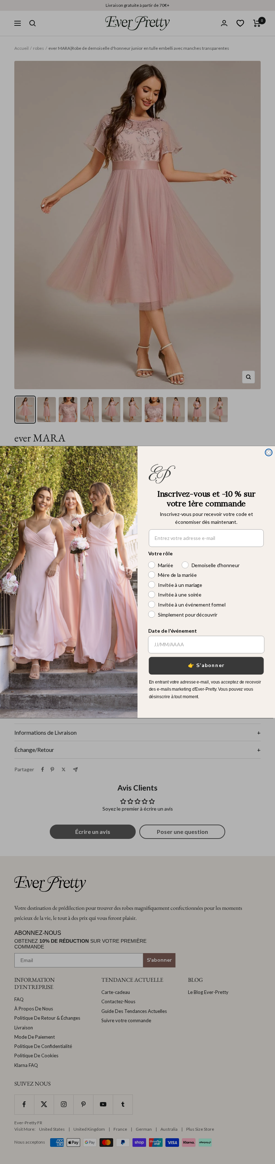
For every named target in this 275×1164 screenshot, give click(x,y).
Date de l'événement (172, 630)
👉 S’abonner (206, 665)
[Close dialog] (268, 452)
